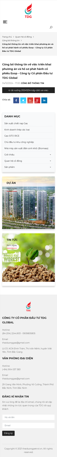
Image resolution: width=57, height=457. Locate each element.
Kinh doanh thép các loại (17, 129)
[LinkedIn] (44, 100)
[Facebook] (16, 100)
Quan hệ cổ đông (23, 37)
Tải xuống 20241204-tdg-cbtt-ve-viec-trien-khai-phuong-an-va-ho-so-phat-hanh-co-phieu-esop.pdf (28, 91)
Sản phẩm (9, 167)
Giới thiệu (9, 154)
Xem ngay (12, 188)
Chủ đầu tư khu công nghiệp (19, 142)
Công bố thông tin (11, 40)
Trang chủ (7, 37)
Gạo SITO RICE (11, 136)
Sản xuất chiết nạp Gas (16, 123)
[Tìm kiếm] (51, 28)
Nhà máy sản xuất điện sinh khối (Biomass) (26, 148)
